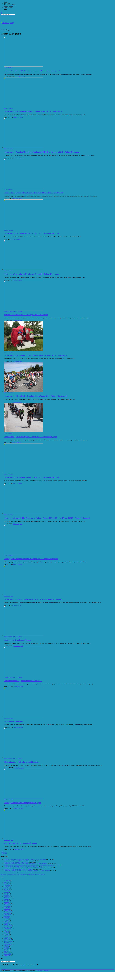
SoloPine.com (38, 970)
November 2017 (8, 941)
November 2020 (8, 904)
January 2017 (7, 955)
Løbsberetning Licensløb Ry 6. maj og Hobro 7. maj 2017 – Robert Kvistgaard (35, 396)
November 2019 (8, 911)
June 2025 (6, 883)
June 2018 (6, 933)
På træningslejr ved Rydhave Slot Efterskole (21, 762)
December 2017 (8, 940)
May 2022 (6, 893)
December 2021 (8, 897)
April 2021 (6, 902)
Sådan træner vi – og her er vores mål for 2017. (23, 681)
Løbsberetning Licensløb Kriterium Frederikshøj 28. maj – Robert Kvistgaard (35, 355)
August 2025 (7, 882)
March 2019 (7, 923)
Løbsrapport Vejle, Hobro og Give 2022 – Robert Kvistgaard (19, 872)
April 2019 (6, 921)
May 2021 (6, 900)
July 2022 (6, 892)
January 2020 (7, 910)
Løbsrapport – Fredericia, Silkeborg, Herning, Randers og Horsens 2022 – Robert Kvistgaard (27, 870)
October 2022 (7, 889)
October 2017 (7, 942)
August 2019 (7, 916)
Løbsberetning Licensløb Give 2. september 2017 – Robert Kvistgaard (32, 71)
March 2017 (7, 952)
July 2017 (6, 947)
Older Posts (4, 852)
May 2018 (6, 934)
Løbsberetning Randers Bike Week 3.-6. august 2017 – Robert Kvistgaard (33, 193)
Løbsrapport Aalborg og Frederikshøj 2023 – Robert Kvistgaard (19, 866)
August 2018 (7, 930)
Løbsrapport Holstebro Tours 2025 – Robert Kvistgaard (17, 860)
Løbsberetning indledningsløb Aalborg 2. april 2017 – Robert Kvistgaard (33, 599)
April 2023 (6, 888)
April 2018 (6, 935)
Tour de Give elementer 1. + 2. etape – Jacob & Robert (26, 315)
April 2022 (6, 895)
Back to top (45, 970)
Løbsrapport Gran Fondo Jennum (17, 640)
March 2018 (7, 937)
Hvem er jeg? (7, 3)
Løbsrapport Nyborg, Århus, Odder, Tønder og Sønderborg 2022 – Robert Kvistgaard (25, 867)
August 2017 (7, 945)
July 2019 (6, 917)
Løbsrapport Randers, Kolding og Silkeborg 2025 (16, 862)
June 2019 (6, 918)
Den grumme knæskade (13, 721)
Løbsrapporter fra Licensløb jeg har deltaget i (22, 803)
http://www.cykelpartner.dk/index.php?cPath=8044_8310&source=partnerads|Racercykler (23, 874)
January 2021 (7, 903)
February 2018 (7, 938)
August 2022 (7, 890)
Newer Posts (4, 853)
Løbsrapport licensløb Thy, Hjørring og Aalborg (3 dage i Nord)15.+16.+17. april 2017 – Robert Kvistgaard (47, 518)
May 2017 (6, 949)
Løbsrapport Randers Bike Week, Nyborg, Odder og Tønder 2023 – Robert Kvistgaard (25, 863)
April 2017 (6, 951)
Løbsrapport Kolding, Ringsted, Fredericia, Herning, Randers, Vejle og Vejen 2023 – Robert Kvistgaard (29, 865)
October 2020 (7, 906)
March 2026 (7, 881)
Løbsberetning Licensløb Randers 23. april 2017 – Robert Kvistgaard (31, 477)
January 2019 (7, 924)
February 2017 (7, 954)
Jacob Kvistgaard (8, 7)
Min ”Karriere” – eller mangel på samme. (21, 843)
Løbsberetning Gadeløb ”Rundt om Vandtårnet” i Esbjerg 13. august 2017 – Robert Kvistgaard (42, 152)
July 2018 (6, 931)
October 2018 (7, 927)
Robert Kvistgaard (8, 6)
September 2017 (8, 944)
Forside (5, 2)
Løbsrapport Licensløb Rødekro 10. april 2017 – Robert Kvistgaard (31, 559)
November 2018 (8, 925)
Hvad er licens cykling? (9, 4)
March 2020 (7, 909)
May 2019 (6, 920)
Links (5, 9)
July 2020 (6, 907)
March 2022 (7, 896)
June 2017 (6, 948)
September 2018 (8, 928)
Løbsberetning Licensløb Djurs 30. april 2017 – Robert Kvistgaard (30, 437)
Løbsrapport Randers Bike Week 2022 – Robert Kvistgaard (18, 869)
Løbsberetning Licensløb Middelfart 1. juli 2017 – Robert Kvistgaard (31, 233)
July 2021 (6, 899)
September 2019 (8, 914)
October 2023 (7, 885)
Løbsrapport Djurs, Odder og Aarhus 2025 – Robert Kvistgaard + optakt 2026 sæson (25, 859)
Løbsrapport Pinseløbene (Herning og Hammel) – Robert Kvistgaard (31, 274)
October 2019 (7, 913)
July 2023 (6, 886)
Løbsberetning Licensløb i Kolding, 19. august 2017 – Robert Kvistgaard (33, 111)
